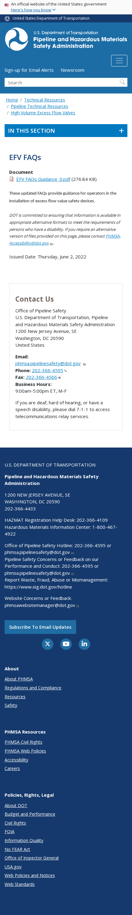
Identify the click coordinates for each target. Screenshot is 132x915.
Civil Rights (15, 823)
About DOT (16, 805)
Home (12, 100)
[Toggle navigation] (119, 61)
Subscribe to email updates (40, 627)
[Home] (66, 41)
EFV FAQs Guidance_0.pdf (43, 179)
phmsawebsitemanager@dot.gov (40, 605)
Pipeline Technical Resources (39, 106)
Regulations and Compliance (33, 688)
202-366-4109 (92, 520)
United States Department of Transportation (51, 18)
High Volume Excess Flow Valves (43, 113)
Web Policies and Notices (30, 875)
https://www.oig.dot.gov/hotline (38, 587)
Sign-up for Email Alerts (29, 70)
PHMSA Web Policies (25, 751)
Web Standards (20, 884)
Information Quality (24, 840)
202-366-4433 (20, 508)
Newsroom (72, 70)
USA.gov (13, 867)
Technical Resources (44, 100)
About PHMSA (19, 679)
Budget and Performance (30, 814)
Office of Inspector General (32, 858)
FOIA (9, 831)
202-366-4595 (47, 370)
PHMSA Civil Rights (23, 742)
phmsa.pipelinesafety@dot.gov (48, 363)
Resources (15, 697)
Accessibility (16, 760)
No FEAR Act (17, 849)
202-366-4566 (41, 377)
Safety (11, 705)
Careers (12, 768)
